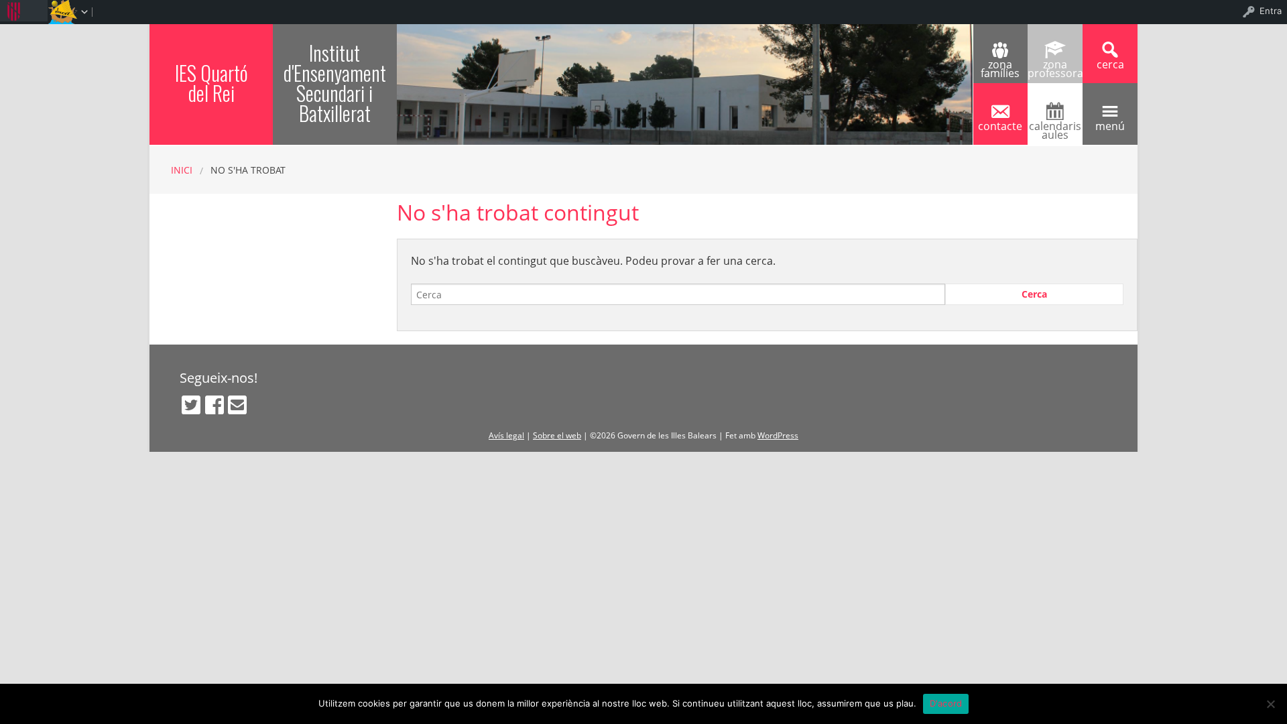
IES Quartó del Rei (211, 83)
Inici (181, 170)
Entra (1271, 10)
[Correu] (237, 405)
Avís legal (506, 435)
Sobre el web (557, 435)
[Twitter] (191, 405)
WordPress (777, 435)
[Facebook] (214, 405)
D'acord (946, 703)
